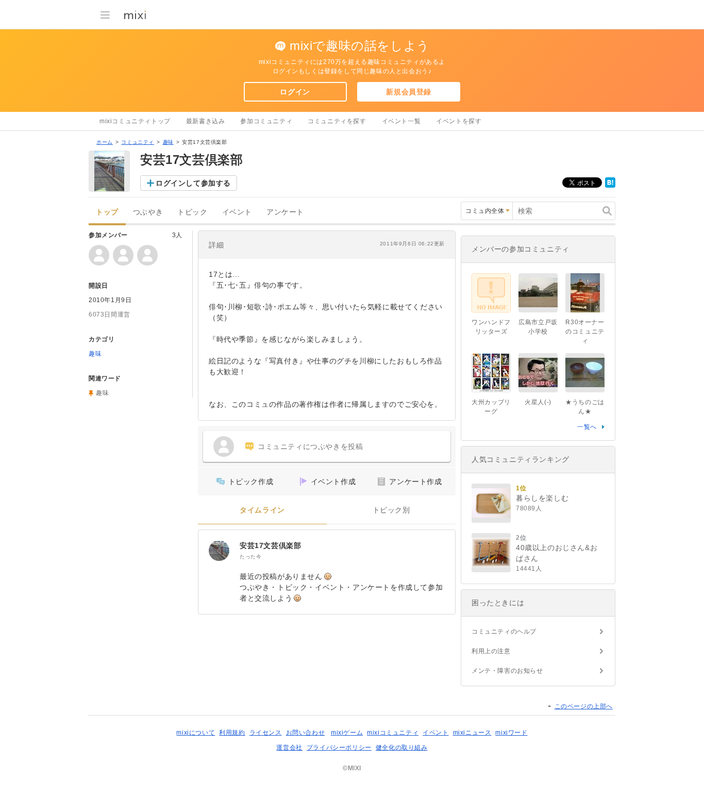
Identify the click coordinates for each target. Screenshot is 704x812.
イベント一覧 (401, 121)
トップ (107, 212)
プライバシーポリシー (339, 747)
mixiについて (195, 732)
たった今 (250, 556)
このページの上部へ (584, 706)
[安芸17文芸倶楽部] (219, 550)
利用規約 (232, 732)
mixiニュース (472, 732)
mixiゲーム (347, 732)
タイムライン (262, 510)
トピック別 (391, 510)
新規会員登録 (408, 92)
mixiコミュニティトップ (135, 121)
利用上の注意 (491, 651)
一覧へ (587, 426)
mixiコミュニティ (392, 732)
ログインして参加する (193, 183)
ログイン (295, 92)
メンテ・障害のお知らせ (507, 670)
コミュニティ (137, 142)
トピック (192, 212)
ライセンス (265, 732)
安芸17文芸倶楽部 (270, 545)
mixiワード (511, 732)
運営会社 (289, 747)
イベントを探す (458, 121)
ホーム (104, 142)
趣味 (168, 142)
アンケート (285, 212)
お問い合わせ (305, 732)
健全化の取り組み (402, 747)
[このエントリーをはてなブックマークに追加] (610, 185)
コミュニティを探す (337, 121)
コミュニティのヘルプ (504, 631)
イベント (237, 212)
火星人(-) (538, 402)
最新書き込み (205, 121)
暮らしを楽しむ (542, 498)
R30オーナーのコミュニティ (585, 331)
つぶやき (148, 212)
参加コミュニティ (266, 121)
